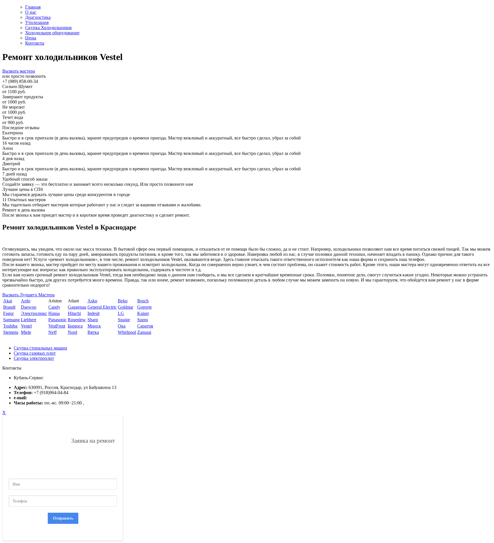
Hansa (54, 313)
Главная (33, 7)
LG (121, 313)
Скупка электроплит (34, 358)
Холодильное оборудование (52, 32)
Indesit (93, 313)
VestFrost (56, 326)
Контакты (34, 43)
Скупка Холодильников (48, 27)
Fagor (8, 313)
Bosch (143, 300)
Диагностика (38, 17)
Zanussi (144, 332)
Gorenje (144, 307)
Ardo (25, 300)
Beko (123, 300)
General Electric (102, 307)
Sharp (92, 319)
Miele (26, 332)
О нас (30, 12)
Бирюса (75, 326)
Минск (94, 326)
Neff (52, 332)
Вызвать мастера (18, 71)
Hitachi (74, 313)
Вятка (93, 332)
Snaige (124, 319)
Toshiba (10, 326)
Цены (30, 37)
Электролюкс (34, 313)
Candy (54, 307)
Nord (72, 332)
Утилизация (37, 22)
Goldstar (125, 307)
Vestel (26, 326)
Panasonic (57, 319)
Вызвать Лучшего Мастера (28, 294)
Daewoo (28, 307)
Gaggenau (77, 307)
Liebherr (28, 319)
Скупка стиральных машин (40, 348)
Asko (92, 300)
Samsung (11, 319)
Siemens (10, 332)
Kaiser (143, 313)
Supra (142, 319)
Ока (122, 326)
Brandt (9, 307)
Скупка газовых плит (35, 353)
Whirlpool (127, 332)
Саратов (145, 326)
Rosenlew (77, 319)
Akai (7, 300)
